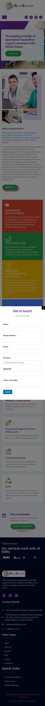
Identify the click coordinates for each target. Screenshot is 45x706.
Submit (8, 392)
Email (6, 347)
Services (7, 358)
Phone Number (10, 336)
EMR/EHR (7, 369)
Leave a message (10, 380)
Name (6, 324)
